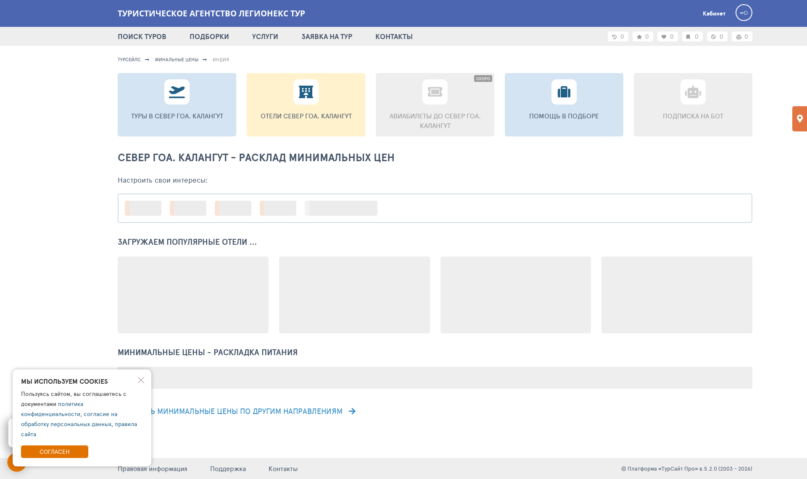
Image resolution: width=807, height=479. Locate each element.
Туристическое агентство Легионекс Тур (211, 13)
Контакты (283, 468)
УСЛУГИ (265, 36)
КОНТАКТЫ (394, 36)
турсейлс (129, 59)
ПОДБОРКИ (209, 36)
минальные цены (176, 59)
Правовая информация (152, 468)
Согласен (55, 451)
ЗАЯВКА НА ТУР (326, 36)
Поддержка (228, 468)
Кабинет (714, 13)
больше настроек (345, 208)
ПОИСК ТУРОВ (142, 36)
